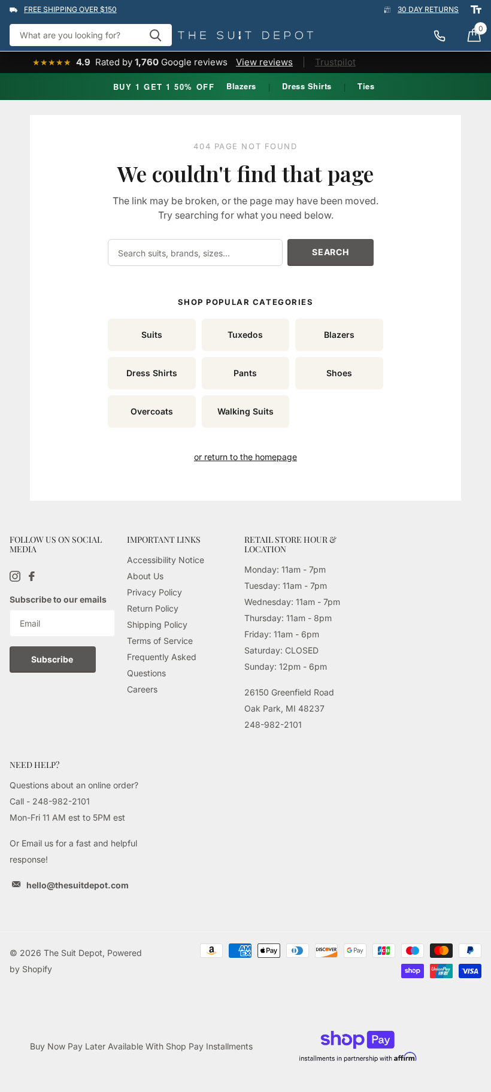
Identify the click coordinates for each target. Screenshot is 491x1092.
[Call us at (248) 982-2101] (445, 35)
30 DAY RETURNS (428, 9)
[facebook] (32, 576)
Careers (142, 689)
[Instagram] (15, 576)
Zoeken (155, 35)
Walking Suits (245, 411)
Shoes (339, 373)
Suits (151, 334)
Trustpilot (335, 62)
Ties (365, 86)
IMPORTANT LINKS (164, 539)
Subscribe (53, 659)
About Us (145, 576)
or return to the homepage (245, 457)
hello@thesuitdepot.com (77, 885)
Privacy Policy (154, 592)
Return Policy (152, 608)
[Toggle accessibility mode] (476, 9)
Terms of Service (160, 641)
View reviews (264, 62)
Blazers (241, 86)
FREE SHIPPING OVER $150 (70, 9)
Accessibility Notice (165, 560)
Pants (245, 373)
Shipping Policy (157, 624)
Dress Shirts (306, 86)
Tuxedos (245, 334)
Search (330, 252)
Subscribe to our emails (58, 599)
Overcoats (152, 411)
